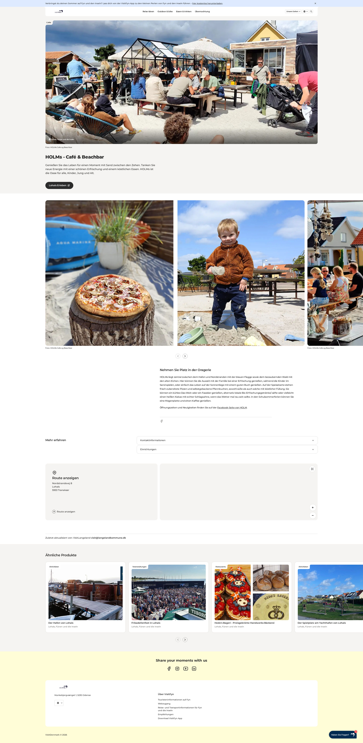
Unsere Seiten (292, 11)
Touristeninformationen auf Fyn (174, 699)
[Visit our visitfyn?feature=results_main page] (185, 668)
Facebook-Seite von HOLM (232, 407)
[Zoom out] (312, 515)
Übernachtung (202, 11)
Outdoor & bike (165, 11)
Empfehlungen (166, 714)
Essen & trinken (184, 11)
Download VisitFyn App (170, 718)
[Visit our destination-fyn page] (194, 668)
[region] (239, 492)
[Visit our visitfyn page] (177, 668)
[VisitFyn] (63, 687)
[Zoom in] (312, 507)
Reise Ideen (148, 11)
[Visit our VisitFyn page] (168, 668)
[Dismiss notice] (315, 3)
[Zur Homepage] (58, 11)
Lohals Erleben (57, 185)
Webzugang (164, 703)
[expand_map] (312, 469)
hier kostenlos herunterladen (207, 3)
